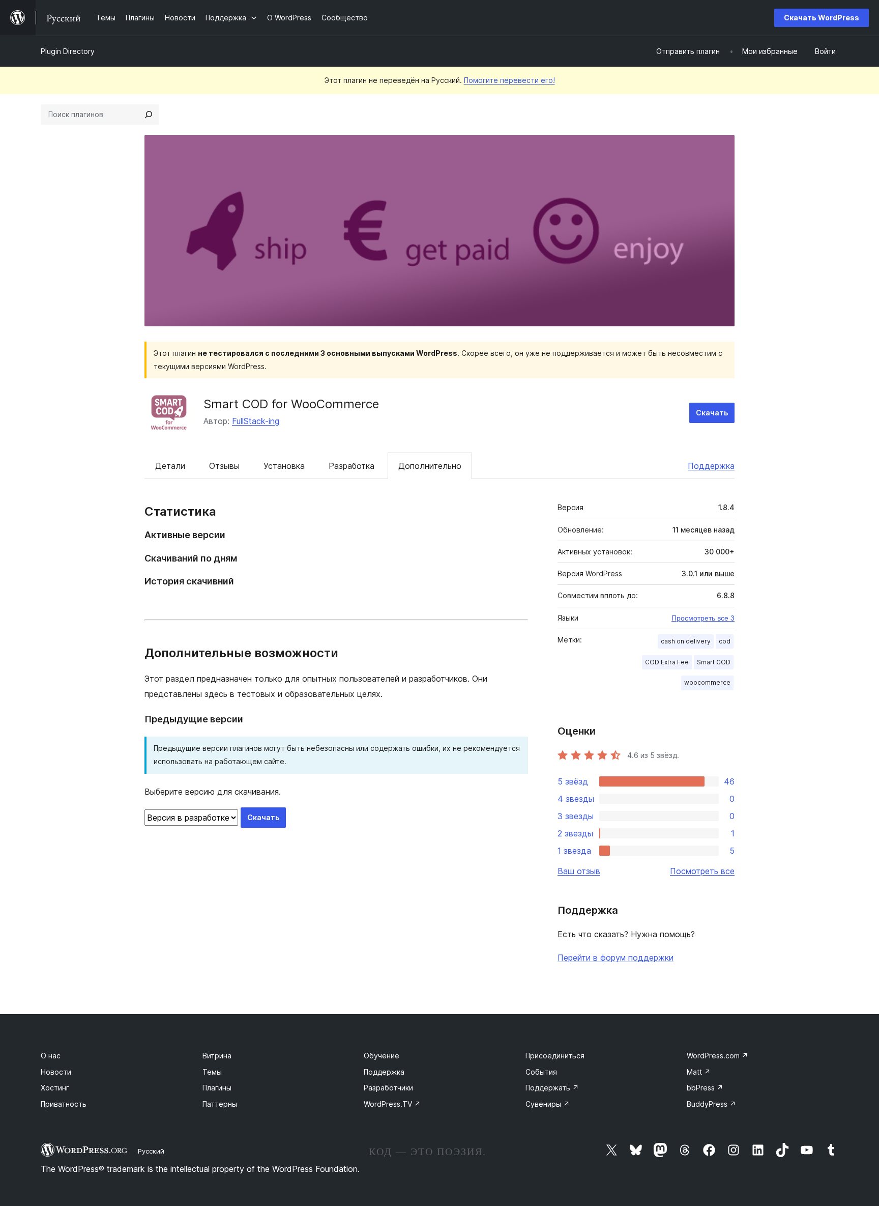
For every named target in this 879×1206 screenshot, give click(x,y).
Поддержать (552, 1087)
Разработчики (388, 1087)
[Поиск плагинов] (148, 114)
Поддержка (711, 466)
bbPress (705, 1087)
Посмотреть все (702, 871)
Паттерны (219, 1104)
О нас (51, 1055)
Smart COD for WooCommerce (291, 404)
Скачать (712, 412)
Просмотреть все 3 (703, 618)
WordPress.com (717, 1055)
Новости (56, 1072)
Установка (284, 466)
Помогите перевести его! (509, 80)
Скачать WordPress (821, 17)
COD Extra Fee (667, 662)
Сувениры (547, 1104)
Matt (699, 1072)
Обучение (381, 1055)
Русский (151, 1151)
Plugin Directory (68, 51)
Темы (212, 1072)
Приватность (63, 1104)
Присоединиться (554, 1055)
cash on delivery (686, 641)
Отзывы (224, 466)
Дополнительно (429, 466)
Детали (170, 466)
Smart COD (713, 662)
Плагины (216, 1087)
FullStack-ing (255, 421)
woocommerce (707, 682)
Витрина (216, 1055)
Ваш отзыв (579, 871)
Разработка (351, 466)
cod (724, 641)
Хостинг (55, 1087)
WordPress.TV (392, 1104)
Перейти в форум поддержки (615, 957)
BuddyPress (711, 1104)
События (541, 1072)
